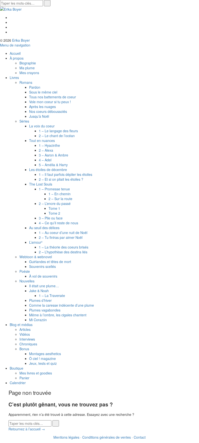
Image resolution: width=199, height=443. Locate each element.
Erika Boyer (21, 40)
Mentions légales (66, 437)
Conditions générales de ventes (106, 437)
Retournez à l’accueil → (26, 429)
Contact (140, 437)
